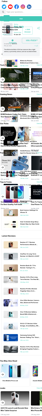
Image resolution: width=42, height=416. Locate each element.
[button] (21, 18)
